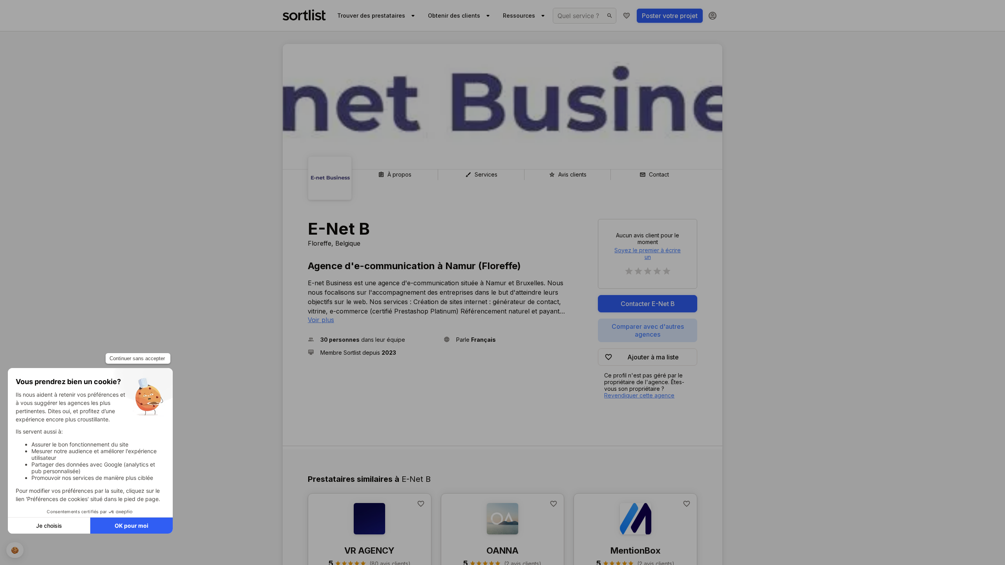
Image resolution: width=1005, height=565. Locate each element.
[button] (372, 339)
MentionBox (635, 550)
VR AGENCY (369, 550)
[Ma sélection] (626, 16)
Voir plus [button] (321, 320)
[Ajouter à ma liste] (421, 504)
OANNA (502, 550)
